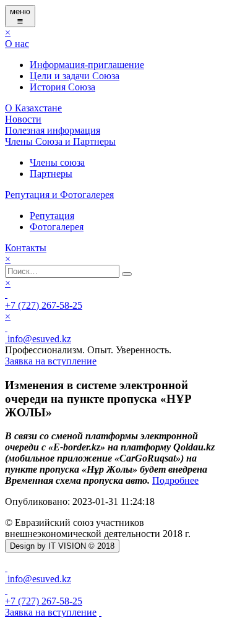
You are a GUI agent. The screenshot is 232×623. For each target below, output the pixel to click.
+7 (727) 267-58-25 (43, 305)
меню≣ (20, 16)
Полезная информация (52, 130)
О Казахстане (33, 108)
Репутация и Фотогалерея (59, 194)
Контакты (25, 248)
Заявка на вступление (51, 612)
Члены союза (57, 162)
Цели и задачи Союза (74, 76)
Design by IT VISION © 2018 (62, 546)
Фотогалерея (57, 226)
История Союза (62, 87)
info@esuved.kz (38, 338)
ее (194, 480)
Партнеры (51, 173)
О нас (17, 43)
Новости (23, 119)
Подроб (168, 480)
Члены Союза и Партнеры (60, 141)
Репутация (52, 215)
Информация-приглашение (87, 64)
